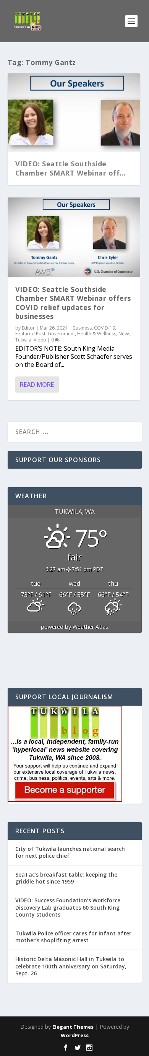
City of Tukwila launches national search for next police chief (70, 852)
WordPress (75, 1035)
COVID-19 (104, 328)
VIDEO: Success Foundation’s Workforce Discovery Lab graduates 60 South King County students (67, 907)
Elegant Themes (73, 1026)
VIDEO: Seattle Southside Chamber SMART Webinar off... (70, 168)
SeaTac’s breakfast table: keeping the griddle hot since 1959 (66, 878)
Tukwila (23, 340)
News (124, 333)
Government (61, 333)
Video (40, 340)
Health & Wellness (96, 333)
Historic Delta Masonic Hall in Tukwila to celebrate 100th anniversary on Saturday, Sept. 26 (70, 965)
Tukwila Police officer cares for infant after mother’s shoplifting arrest (73, 937)
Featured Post (30, 333)
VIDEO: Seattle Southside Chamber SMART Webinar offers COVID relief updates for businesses (73, 303)
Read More (37, 384)
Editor (28, 328)
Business (82, 328)
